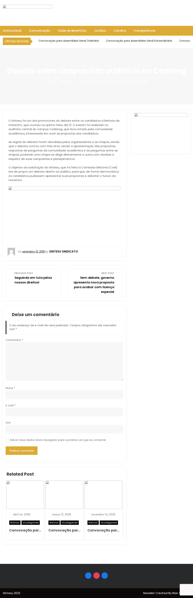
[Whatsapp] (105, 575)
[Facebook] (88, 575)
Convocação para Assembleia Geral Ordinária (68, 41)
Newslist (149, 593)
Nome (10, 388)
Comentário (14, 340)
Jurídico (100, 31)
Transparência (144, 31)
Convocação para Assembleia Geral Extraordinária (138, 41)
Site (8, 423)
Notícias (14, 522)
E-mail (11, 405)
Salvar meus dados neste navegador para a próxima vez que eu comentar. (58, 440)
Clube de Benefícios (72, 31)
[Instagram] (96, 575)
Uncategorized (31, 522)
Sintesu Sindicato (63, 251)
